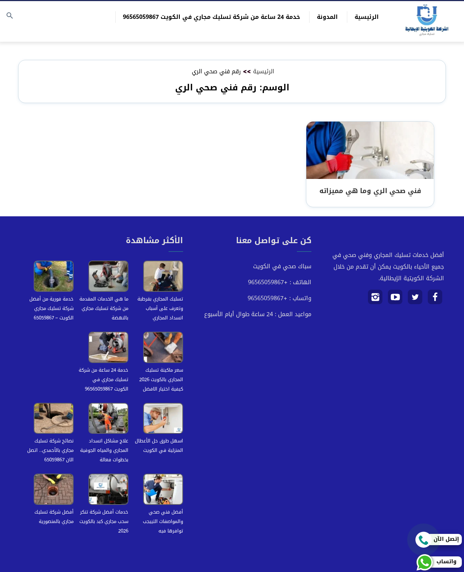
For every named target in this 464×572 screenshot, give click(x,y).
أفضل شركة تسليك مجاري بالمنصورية (54, 516)
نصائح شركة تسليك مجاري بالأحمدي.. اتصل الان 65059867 (50, 450)
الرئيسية (367, 17)
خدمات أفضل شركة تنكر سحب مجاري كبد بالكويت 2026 (103, 521)
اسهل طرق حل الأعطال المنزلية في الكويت (159, 445)
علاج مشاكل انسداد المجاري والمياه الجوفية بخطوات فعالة (104, 450)
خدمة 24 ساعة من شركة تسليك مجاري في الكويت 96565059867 (211, 17)
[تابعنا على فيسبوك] (435, 299)
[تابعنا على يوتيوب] (395, 299)
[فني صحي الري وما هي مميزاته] (370, 150)
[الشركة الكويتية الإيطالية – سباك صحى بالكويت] (427, 21)
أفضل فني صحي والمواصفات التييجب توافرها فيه (163, 521)
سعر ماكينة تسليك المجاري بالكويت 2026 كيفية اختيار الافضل (161, 379)
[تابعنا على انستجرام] (375, 299)
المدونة (327, 17)
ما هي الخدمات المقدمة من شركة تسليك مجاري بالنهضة (103, 308)
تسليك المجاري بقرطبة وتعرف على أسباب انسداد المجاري (160, 308)
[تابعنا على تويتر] (415, 299)
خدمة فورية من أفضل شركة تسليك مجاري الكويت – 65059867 (51, 308)
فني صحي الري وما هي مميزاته (370, 190)
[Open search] (9, 16)
